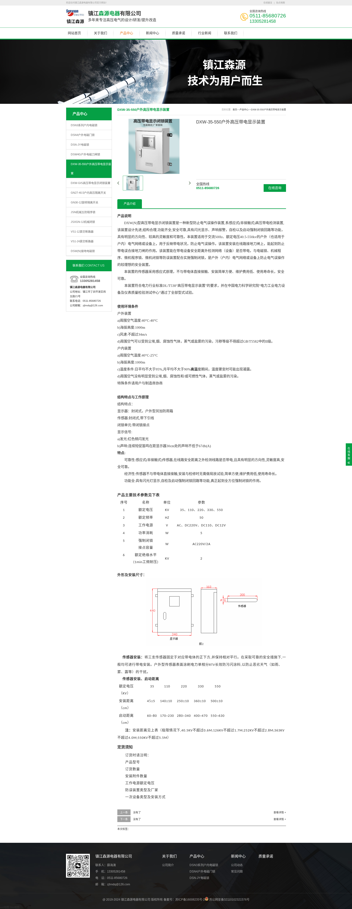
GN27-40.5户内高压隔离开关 (88, 192)
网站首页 (74, 33)
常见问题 (237, 871)
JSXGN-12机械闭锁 (83, 221)
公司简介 (168, 865)
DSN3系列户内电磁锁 (84, 125)
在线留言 (267, 2)
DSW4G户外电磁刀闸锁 (85, 154)
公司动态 (237, 865)
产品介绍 (129, 203)
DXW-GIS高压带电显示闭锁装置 (90, 183)
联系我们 (230, 33)
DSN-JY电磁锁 (80, 144)
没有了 (137, 812)
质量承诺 (178, 33)
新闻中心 (152, 33)
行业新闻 (204, 33)
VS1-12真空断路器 (82, 231)
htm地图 (14, 907)
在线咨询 (274, 188)
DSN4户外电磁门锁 (83, 134)
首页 (235, 109)
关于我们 (100, 33)
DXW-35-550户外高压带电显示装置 (91, 169)
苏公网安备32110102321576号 (229, 899)
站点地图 (280, 2)
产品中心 (126, 33)
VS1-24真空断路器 (82, 241)
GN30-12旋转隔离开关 (84, 202)
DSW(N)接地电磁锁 (83, 251)
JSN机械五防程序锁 (83, 212)
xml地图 (4, 907)
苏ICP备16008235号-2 (190, 899)
